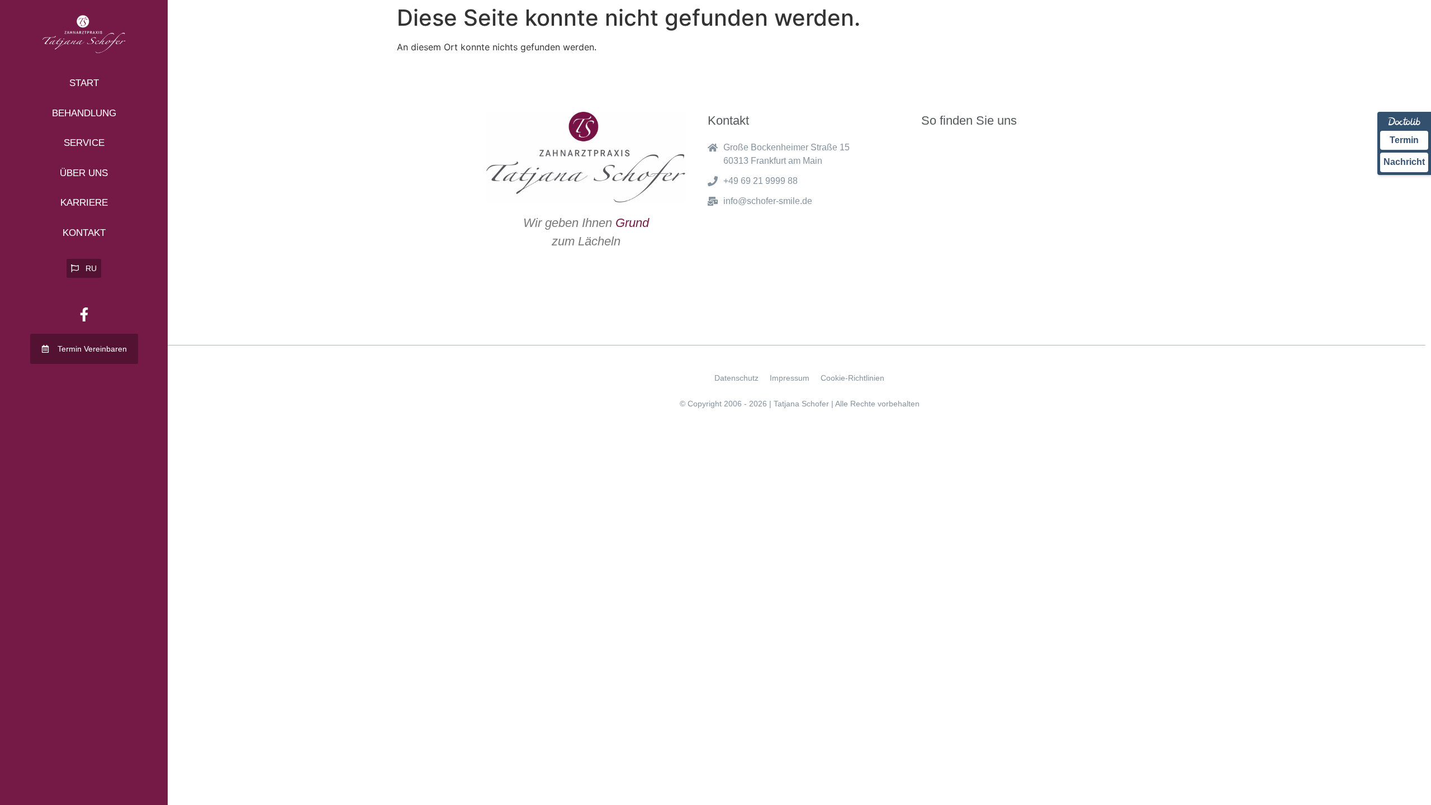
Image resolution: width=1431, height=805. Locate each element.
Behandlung (84, 113)
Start (84, 83)
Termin (1404, 140)
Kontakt (84, 233)
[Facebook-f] (84, 314)
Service (84, 143)
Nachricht (1404, 162)
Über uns (84, 173)
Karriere (84, 202)
